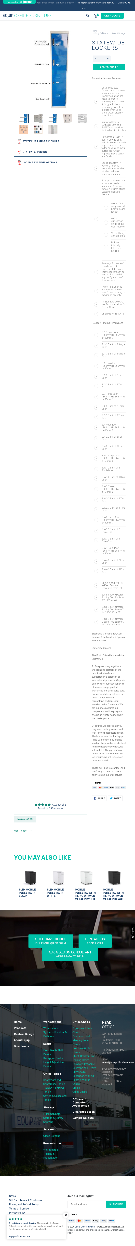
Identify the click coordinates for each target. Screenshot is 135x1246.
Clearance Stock (83, 1112)
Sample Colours (83, 1118)
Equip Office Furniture (85, 1227)
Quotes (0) (133, 932)
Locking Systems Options (40, 162)
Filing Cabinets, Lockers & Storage (109, 33)
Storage (48, 1107)
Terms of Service (19, 1208)
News (12, 1196)
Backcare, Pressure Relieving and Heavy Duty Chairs (84, 1068)
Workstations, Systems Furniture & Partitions (55, 1032)
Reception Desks (53, 1058)
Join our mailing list (81, 1196)
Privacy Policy (17, 1212)
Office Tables (52, 1074)
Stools (76, 1087)
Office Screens (51, 1135)
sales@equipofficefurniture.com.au (96, 2)
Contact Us (95, 941)
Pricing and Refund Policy (24, 1204)
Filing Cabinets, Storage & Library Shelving (53, 1117)
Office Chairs (81, 1022)
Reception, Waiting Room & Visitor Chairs (83, 1079)
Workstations (52, 1022)
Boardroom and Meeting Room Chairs (81, 1040)
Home (94, 31)
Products (20, 1028)
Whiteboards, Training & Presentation (50, 1153)
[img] (50, 805)
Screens (48, 1129)
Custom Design (24, 1034)
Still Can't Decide (50, 941)
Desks (47, 1044)
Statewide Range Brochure (41, 141)
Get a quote (112, 15)
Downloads (21, 1046)
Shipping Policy (18, 1216)
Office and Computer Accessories (80, 1102)
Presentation (52, 1143)
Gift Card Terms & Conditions (25, 1200)
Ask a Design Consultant (70, 954)
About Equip (22, 1040)
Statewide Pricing (35, 151)
